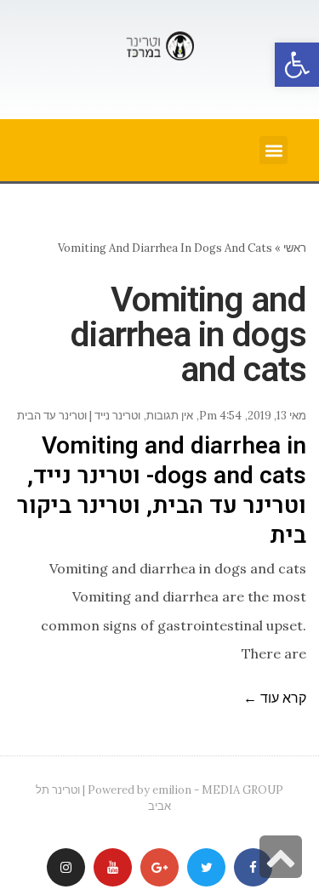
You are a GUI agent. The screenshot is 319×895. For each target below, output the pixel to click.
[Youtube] (113, 867)
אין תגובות (169, 415)
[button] (297, 65)
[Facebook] (253, 867)
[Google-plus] (159, 867)
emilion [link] (171, 790)
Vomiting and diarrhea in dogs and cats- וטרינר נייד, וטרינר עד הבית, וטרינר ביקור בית (161, 491)
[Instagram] (66, 867)
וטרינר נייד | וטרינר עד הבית (78, 415)
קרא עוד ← (274, 697)
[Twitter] (206, 867)
